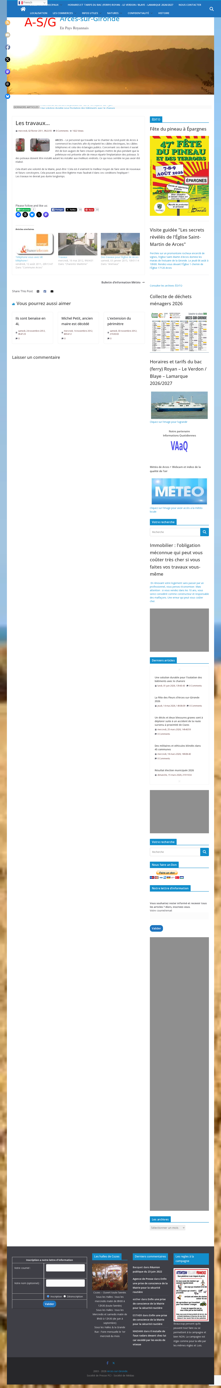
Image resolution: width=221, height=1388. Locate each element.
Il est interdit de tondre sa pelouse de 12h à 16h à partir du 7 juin (76, 107)
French (27, 2)
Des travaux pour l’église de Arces (119, 257)
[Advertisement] (178, 630)
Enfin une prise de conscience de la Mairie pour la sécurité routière (149, 1303)
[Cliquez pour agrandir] (179, 137)
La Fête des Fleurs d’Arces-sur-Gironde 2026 (177, 679)
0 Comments (62, 130)
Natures (112, 13)
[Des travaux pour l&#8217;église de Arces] (120, 244)
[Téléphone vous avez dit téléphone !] (35, 244)
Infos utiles (90, 13)
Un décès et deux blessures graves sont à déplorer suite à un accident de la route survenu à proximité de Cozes (179, 701)
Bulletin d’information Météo (121, 282)
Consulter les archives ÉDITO (166, 285)
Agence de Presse (143, 1278)
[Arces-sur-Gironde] (110, 37)
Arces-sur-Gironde (90, 18)
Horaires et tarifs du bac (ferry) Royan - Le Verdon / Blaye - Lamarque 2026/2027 (120, 4)
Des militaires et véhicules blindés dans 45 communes (178, 727)
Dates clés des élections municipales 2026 (179, 771)
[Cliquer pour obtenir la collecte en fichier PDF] (179, 312)
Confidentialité (138, 13)
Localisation (38, 13)
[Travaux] (77, 244)
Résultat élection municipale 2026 (174, 750)
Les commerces (63, 13)
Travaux (62, 257)
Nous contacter (190, 4)
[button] (60, 4)
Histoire (163, 13)
